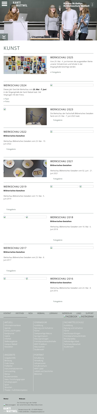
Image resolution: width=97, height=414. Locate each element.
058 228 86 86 (24, 412)
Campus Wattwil (10, 344)
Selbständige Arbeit (71, 341)
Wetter (6, 399)
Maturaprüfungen (41, 339)
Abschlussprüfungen (72, 333)
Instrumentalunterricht (13, 368)
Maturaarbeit (39, 347)
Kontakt (7, 313)
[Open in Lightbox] (14, 109)
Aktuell (8, 322)
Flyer (7, 99)
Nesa (30, 313)
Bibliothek (38, 374)
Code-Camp (9, 363)
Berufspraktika (69, 339)
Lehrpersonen (40, 363)
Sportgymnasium (41, 336)
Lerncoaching (9, 371)
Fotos (7, 101)
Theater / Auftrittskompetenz (15, 390)
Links (78, 313)
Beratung (8, 360)
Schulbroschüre (40, 366)
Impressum (67, 313)
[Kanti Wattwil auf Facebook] (71, 316)
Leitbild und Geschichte (43, 371)
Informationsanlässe (12, 325)
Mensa (7, 374)
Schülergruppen (10, 382)
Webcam (22, 399)
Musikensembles (11, 376)
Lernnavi (53, 313)
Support (89, 313)
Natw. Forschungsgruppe (14, 379)
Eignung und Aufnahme (43, 328)
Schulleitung (39, 358)
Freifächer (8, 366)
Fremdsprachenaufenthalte (45, 341)
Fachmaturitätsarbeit (72, 344)
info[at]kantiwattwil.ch (37, 412)
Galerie (7, 336)
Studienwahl (39, 349)
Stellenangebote (10, 341)
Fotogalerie (56, 72)
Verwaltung (38, 360)
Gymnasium (40, 322)
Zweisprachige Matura (43, 333)
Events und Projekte (12, 331)
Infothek (20, 313)
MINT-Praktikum (40, 344)
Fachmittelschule (74, 322)
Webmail (41, 313)
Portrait (39, 355)
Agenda (7, 328)
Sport (6, 385)
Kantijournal (9, 333)
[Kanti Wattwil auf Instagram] (86, 316)
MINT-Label (38, 368)
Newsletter (8, 347)
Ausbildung (38, 325)
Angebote (9, 355)
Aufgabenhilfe (9, 358)
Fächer (37, 331)
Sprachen (8, 387)
